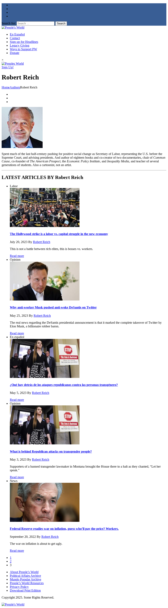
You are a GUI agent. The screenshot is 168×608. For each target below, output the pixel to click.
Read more (17, 256)
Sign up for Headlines (24, 42)
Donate (14, 53)
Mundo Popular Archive (25, 579)
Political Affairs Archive (25, 575)
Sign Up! (8, 67)
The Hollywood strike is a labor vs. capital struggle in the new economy (59, 234)
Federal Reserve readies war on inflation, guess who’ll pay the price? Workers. (64, 528)
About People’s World (24, 572)
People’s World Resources (27, 583)
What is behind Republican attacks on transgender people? (51, 451)
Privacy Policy (19, 586)
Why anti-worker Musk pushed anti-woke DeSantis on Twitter (53, 307)
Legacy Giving (19, 45)
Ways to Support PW (23, 49)
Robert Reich (41, 242)
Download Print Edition (25, 590)
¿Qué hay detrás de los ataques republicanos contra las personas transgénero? (64, 385)
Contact (15, 38)
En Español (17, 34)
